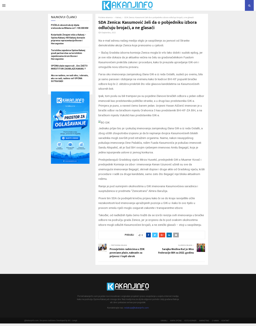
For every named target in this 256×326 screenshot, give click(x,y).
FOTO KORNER (190, 321)
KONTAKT (225, 321)
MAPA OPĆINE (176, 321)
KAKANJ (164, 321)
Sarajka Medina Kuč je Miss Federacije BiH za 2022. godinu (176, 251)
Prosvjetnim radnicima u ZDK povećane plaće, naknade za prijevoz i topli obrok (127, 253)
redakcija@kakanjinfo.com (136, 308)
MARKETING (204, 321)
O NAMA (215, 321)
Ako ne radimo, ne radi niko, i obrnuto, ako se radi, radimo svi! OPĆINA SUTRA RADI (69, 78)
